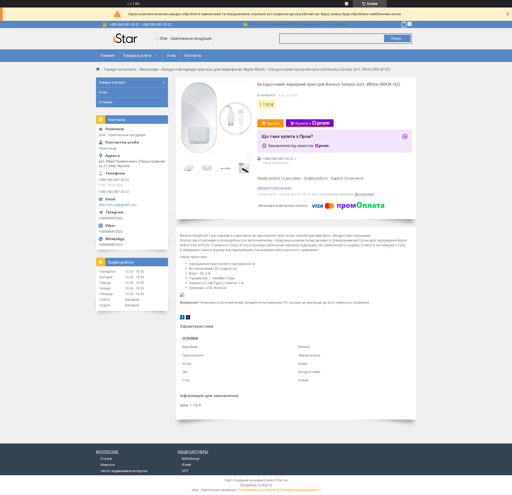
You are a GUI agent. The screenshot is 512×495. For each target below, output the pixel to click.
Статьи (106, 459)
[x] (188, 318)
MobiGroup (190, 459)
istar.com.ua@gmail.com (118, 205)
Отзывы (105, 102)
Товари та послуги (119, 69)
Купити (273, 123)
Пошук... (397, 38)
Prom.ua (281, 480)
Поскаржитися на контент (257, 490)
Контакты (193, 55)
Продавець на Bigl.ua (256, 485)
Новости (107, 465)
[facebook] (182, 318)
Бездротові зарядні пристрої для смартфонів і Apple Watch (213, 69)
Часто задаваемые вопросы (123, 471)
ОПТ (185, 471)
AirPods (203, 245)
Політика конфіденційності (300, 490)
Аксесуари (149, 69)
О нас (171, 55)
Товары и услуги (137, 55)
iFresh (186, 465)
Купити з (303, 123)
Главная (107, 55)
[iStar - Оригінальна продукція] (126, 38)
